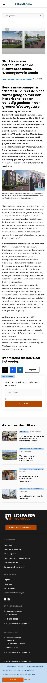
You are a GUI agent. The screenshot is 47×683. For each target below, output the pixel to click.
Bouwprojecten (10, 554)
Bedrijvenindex (10, 588)
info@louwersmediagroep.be (18, 652)
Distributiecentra (11, 563)
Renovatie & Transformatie (15, 567)
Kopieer (32, 370)
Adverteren (8, 584)
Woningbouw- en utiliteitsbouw (17, 79)
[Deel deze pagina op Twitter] (5, 370)
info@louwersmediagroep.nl (17, 623)
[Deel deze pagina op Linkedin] (20, 370)
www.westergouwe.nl (12, 349)
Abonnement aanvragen (14, 593)
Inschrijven (23, 404)
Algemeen (8, 545)
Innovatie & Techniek (12, 549)
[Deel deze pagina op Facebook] (13, 370)
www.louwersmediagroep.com (18, 661)
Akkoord (13, 680)
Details (27, 679)
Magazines (8, 580)
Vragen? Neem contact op (20, 527)
